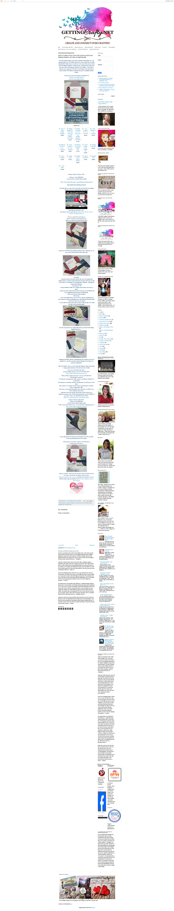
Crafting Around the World (94, 49)
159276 (93, 135)
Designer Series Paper (75, 503)
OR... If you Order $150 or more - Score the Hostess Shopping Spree (76, 182)
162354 (77, 141)
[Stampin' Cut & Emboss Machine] (77, 160)
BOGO (100, 314)
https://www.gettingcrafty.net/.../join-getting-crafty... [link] (76, 397)
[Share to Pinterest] (91, 501)
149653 (77, 162)
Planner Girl (102, 333)
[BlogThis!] (88, 501)
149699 (93, 159)
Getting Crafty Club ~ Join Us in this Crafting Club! (67, 49)
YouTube (69, 477)
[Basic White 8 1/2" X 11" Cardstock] (93, 133)
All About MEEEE (111, 47)
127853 (85, 159)
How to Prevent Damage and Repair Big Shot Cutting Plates (109, 538)
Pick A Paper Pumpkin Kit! (83, 49)
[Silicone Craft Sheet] (85, 157)
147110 (77, 151)
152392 (62, 159)
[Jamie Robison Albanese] (102, 811)
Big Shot (101, 317)
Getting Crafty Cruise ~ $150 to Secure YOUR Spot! (107, 604)
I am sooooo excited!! (104, 82)
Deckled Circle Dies (66, 503)
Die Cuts (82, 503)
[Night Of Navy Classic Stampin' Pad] (77, 149)
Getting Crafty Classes (79, 47)
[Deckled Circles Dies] (93, 146)
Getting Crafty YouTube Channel (85, 212)
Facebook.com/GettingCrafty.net (76, 79)
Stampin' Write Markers (104, 339)
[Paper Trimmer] (62, 157)
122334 (70, 159)
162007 (62, 135)
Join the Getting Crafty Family (67, 47)
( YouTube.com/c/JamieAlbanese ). (76, 213)
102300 (62, 169)
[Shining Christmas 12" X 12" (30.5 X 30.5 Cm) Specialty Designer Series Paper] (77, 139)
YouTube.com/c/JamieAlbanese (76, 77)
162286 (93, 148)
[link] (76, 185)
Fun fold (86, 503)
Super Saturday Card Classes (106, 87)
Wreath (101, 350)
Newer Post (61, 545)
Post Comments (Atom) (70, 547)
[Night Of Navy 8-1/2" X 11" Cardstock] (62, 149)
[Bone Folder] (62, 167)
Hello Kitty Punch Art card (109, 550)
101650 (85, 135)
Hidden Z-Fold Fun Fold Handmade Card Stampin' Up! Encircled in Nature (109, 641)
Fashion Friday (102, 325)
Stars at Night (66, 504)
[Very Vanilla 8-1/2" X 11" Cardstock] (85, 133)
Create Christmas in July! (106, 594)
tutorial (101, 353)
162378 (70, 140)
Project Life (102, 335)
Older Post (92, 545)
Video (82, 210)
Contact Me (104, 47)
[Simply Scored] (70, 157)
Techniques (101, 342)
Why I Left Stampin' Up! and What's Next (107, 584)
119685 (70, 151)
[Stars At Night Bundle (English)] (62, 133)
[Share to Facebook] (90, 501)
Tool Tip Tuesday (103, 344)
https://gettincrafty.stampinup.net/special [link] (76, 373)
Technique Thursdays (104, 340)
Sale (100, 337)
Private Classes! (98, 47)
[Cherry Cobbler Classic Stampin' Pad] (85, 150)
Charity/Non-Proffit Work (105, 319)
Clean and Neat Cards (104, 321)
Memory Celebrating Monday (106, 330)
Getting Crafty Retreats (89, 47)
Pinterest (63, 477)
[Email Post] (84, 501)
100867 (62, 151)
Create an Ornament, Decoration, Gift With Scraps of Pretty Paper (107, 85)
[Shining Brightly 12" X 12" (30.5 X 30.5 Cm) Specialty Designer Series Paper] (70, 138)
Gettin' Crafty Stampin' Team (106, 327)
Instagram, (74, 477)
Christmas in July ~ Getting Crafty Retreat (106, 615)
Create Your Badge (101, 812)
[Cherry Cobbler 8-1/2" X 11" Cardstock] (70, 149)
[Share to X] (89, 501)
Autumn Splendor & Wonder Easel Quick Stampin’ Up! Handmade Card (106, 79)
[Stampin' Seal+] (93, 157)
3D (100, 312)
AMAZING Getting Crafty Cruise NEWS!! (105, 103)
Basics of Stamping (103, 316)
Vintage (101, 348)
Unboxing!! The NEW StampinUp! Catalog (105, 573)
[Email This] (86, 501)
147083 (85, 152)
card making (102, 352)
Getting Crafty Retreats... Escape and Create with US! (106, 90)
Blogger (93, 907)
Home (59, 47)
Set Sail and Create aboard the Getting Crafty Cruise (109, 627)
